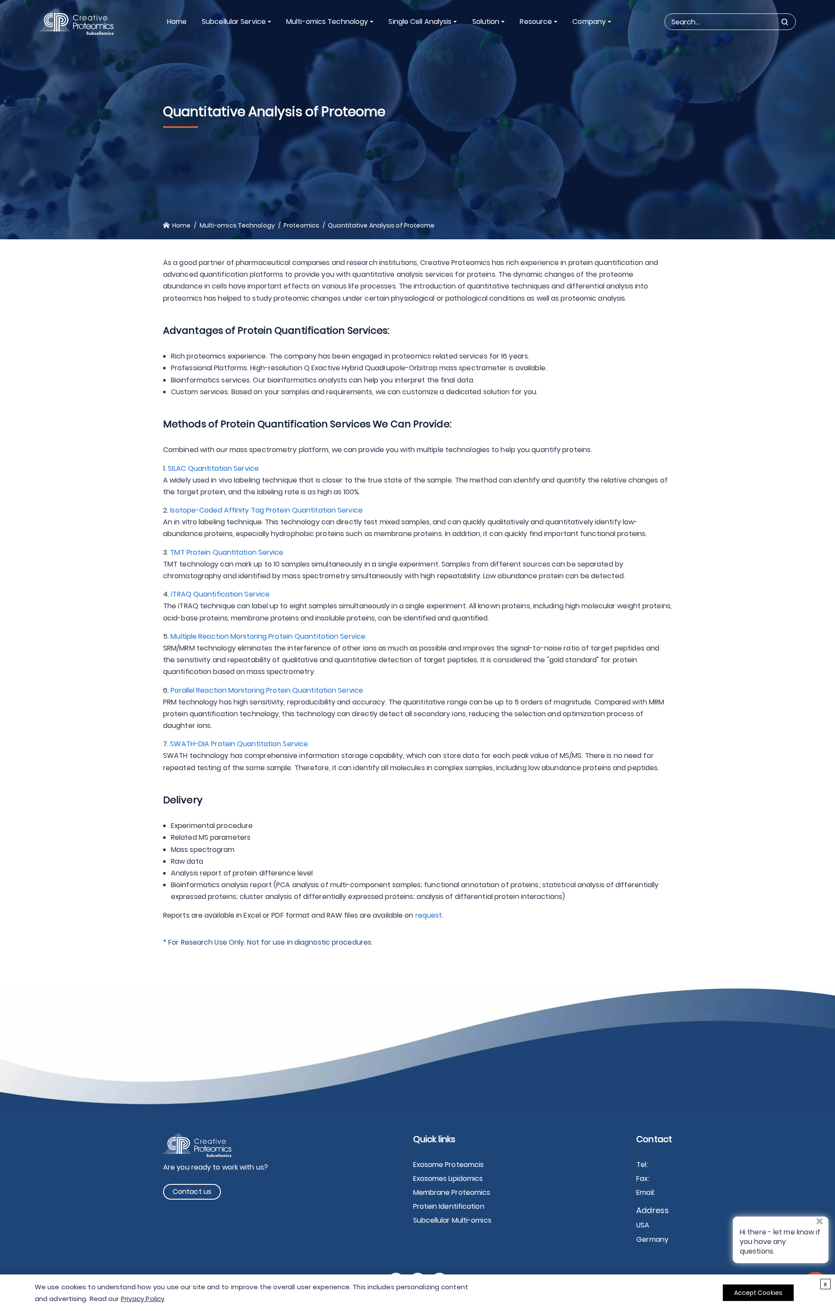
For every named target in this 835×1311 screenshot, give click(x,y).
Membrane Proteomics (452, 1192)
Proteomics (301, 225)
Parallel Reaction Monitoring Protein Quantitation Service (266, 690)
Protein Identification (448, 1206)
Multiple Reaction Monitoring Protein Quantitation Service (267, 636)
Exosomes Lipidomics (448, 1179)
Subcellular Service (234, 22)
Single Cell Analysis (419, 22)
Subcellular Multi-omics (452, 1220)
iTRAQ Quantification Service (220, 594)
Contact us (192, 1192)
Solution (486, 22)
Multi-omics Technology (327, 22)
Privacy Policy (142, 1298)
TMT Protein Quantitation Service (226, 552)
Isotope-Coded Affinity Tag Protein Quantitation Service (266, 510)
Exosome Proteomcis (448, 1165)
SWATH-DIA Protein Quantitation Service (239, 744)
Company (589, 22)
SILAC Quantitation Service (213, 468)
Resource (536, 22)
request (428, 915)
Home (177, 22)
